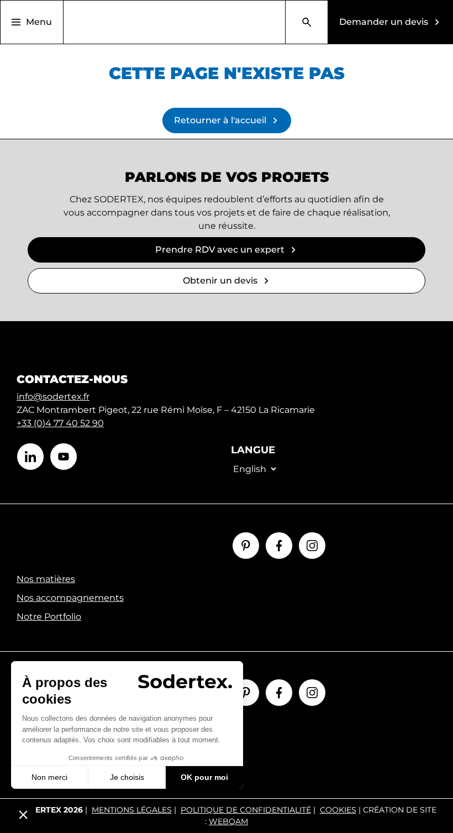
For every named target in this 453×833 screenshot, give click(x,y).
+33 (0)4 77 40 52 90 (60, 423)
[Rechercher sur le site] (306, 22)
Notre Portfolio (49, 616)
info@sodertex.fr (53, 396)
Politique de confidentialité (246, 810)
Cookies (338, 810)
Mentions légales (132, 810)
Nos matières (46, 579)
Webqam (228, 821)
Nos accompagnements (70, 598)
